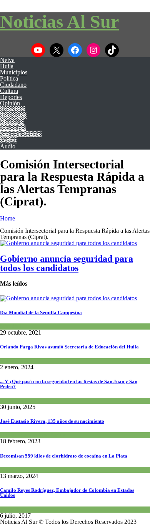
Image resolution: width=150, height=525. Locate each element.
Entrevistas (13, 115)
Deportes (11, 97)
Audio (7, 146)
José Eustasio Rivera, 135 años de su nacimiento (52, 421)
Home (7, 218)
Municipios (13, 72)
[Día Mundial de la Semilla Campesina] (68, 298)
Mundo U (12, 121)
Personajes (13, 128)
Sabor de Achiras (21, 134)
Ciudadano (13, 84)
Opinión (10, 103)
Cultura (9, 91)
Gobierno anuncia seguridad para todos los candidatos (66, 263)
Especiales (12, 109)
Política (9, 78)
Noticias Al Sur (59, 21)
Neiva (7, 60)
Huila (6, 66)
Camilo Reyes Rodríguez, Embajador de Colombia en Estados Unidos (67, 492)
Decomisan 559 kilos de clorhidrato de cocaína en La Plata (63, 456)
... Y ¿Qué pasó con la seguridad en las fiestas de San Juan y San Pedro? (68, 384)
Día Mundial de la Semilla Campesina (41, 312)
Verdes (8, 140)
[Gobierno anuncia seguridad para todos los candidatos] (68, 243)
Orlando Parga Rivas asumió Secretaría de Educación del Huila (69, 347)
